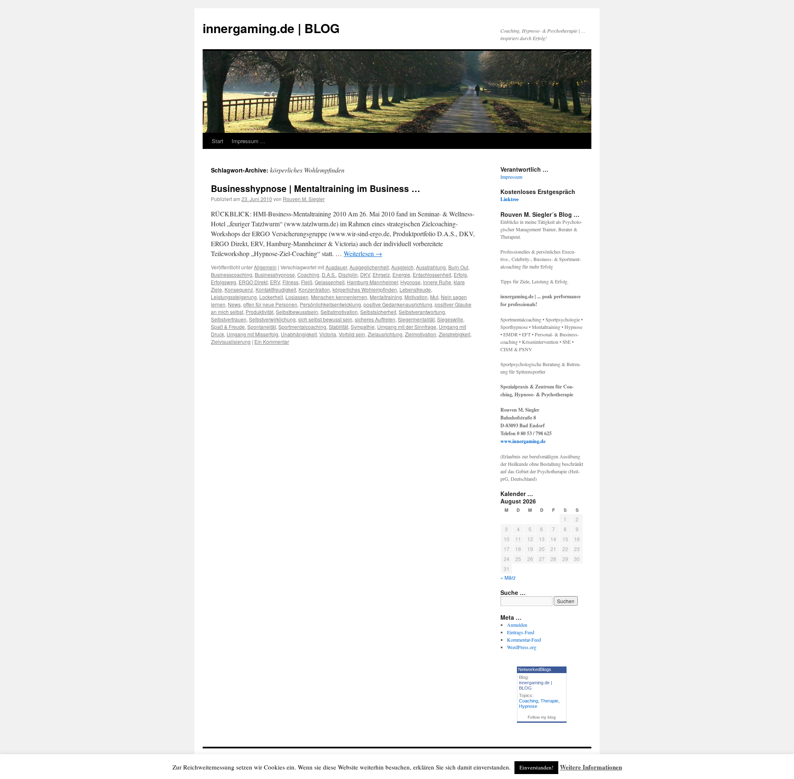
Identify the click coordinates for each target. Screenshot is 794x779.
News (234, 304)
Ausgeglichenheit (369, 267)
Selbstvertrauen (228, 319)
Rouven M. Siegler (304, 198)
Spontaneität (261, 326)
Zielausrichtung (385, 334)
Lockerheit (271, 296)
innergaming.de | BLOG (271, 28)
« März (508, 577)
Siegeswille (450, 319)
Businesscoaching (231, 274)
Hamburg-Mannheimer (372, 281)
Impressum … (248, 141)
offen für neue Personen (270, 304)
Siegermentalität (416, 319)
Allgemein (265, 267)
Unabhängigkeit (299, 334)
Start (217, 141)
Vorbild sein (352, 334)
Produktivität (259, 311)
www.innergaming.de (522, 441)
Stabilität (338, 326)
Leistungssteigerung (234, 296)
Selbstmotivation (339, 311)
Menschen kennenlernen (339, 296)
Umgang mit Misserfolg (252, 334)
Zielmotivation (420, 334)
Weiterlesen (363, 253)
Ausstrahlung (431, 267)
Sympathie (363, 326)
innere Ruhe (437, 281)
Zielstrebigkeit (454, 334)
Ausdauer (336, 267)
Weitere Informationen (591, 767)
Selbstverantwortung (422, 311)
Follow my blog (542, 717)
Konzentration (314, 289)
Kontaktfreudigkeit (276, 289)
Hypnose (410, 281)
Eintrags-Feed (520, 632)
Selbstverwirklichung (272, 319)
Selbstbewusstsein (297, 311)
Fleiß (306, 281)
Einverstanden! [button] (536, 767)
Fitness (290, 281)
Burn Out (458, 267)
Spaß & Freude (228, 326)
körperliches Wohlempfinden (364, 289)
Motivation (416, 296)
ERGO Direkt (253, 281)
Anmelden (517, 624)
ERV (275, 281)
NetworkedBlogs (534, 669)
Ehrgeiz (381, 274)
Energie (401, 274)
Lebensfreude (415, 289)
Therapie (549, 700)
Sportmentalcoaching (302, 326)
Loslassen (297, 296)
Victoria (327, 334)
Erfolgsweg (223, 281)
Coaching (308, 274)
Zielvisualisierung (231, 341)
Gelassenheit (329, 281)
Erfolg (460, 274)
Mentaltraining (386, 296)
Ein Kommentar (271, 341)
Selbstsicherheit (378, 311)
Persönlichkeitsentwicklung (330, 304)
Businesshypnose (275, 274)
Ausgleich (402, 267)
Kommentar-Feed (524, 639)
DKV (365, 274)
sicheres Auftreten (375, 319)
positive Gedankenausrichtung (398, 304)
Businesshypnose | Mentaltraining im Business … (315, 188)
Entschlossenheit (432, 274)
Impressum (511, 176)
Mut (434, 296)
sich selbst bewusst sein (325, 319)
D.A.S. (329, 274)
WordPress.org (521, 647)
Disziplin (348, 274)
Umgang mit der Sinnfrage (406, 326)
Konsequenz (239, 289)
